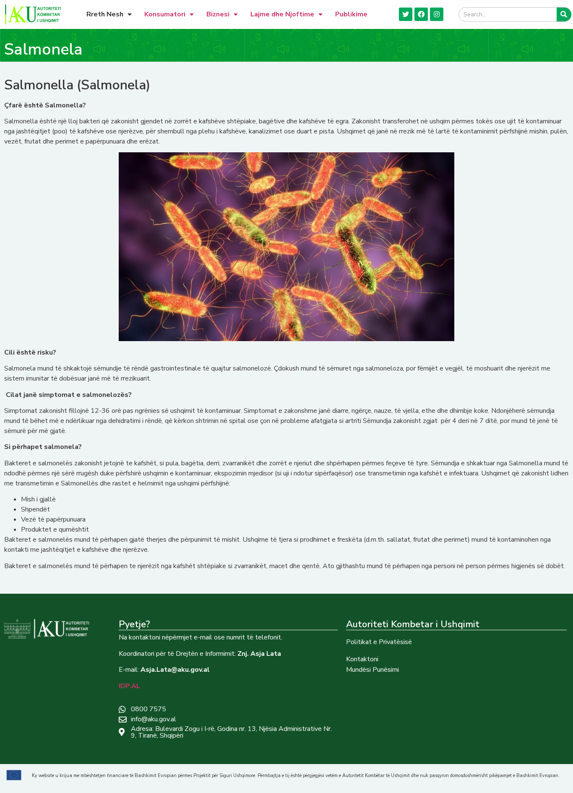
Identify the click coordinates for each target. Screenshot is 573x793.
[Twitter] (405, 14)
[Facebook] (421, 14)
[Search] (564, 14)
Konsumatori (164, 14)
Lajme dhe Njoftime (282, 14)
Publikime (351, 14)
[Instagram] (436, 14)
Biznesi (217, 14)
